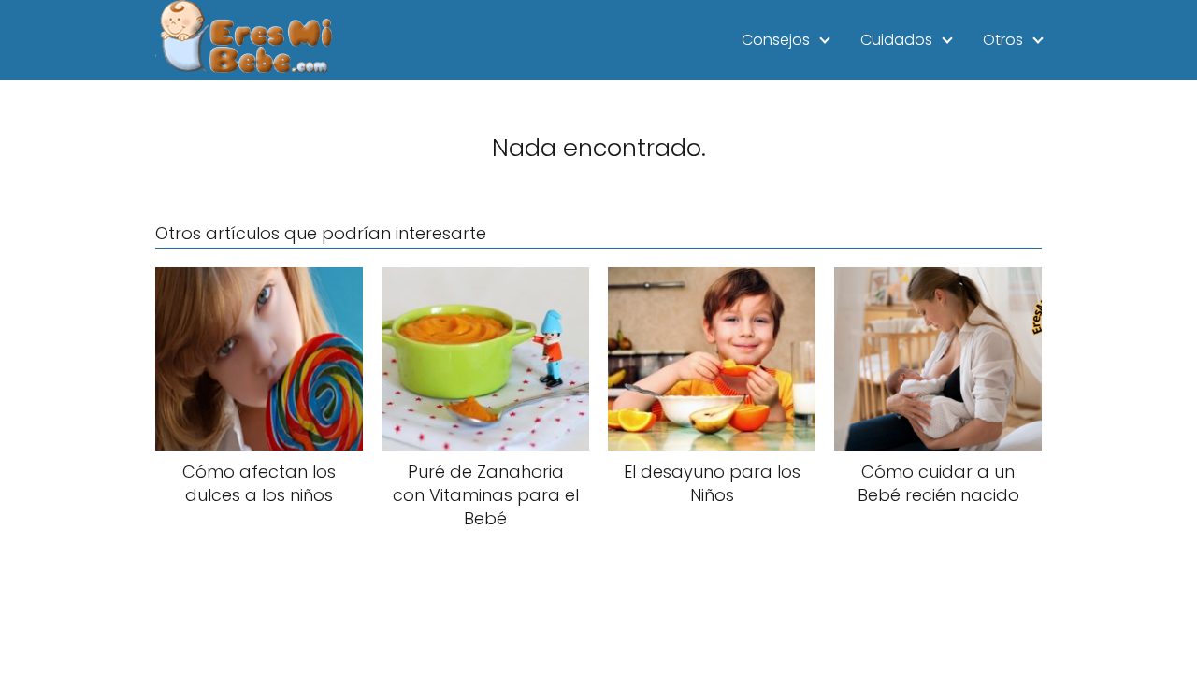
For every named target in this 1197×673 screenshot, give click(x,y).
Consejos (776, 39)
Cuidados (896, 39)
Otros (1003, 39)
